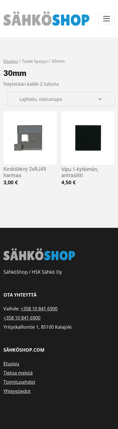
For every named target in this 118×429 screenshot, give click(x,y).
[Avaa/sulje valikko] (107, 18)
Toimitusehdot (19, 382)
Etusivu (10, 61)
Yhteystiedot (17, 391)
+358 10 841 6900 (39, 308)
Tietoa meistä (18, 373)
